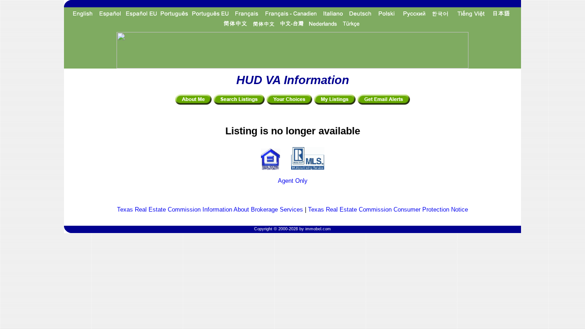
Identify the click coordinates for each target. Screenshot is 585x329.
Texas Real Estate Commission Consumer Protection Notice (388, 209)
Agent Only (293, 180)
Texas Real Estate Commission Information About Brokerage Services (210, 209)
